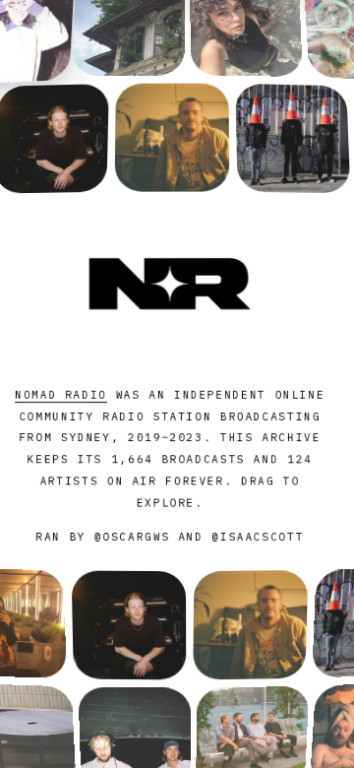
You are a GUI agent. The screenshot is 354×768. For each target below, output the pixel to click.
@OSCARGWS (132, 537)
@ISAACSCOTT (257, 537)
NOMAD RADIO (61, 395)
